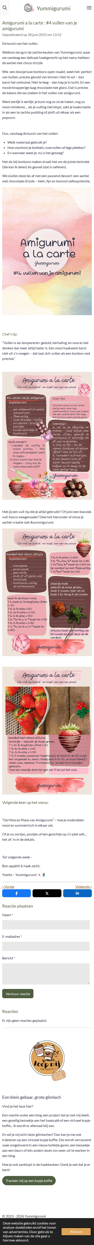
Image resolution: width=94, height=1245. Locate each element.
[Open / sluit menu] (89, 7)
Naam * (7, 915)
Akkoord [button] (76, 1232)
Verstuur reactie (18, 994)
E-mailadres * (12, 936)
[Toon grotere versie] (47, 436)
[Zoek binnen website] (5, 7)
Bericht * (8, 958)
